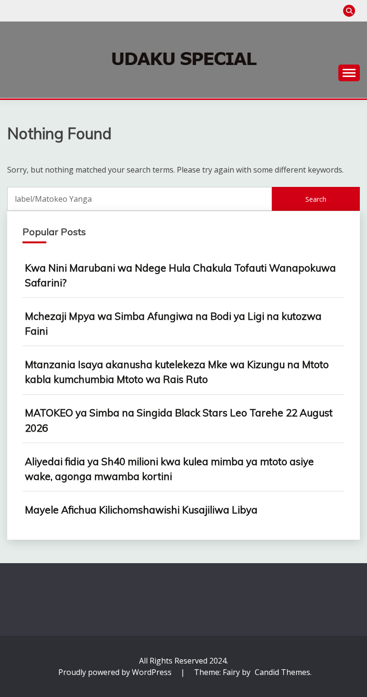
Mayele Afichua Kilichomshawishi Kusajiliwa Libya (141, 509)
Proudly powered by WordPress (115, 672)
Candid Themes (282, 672)
